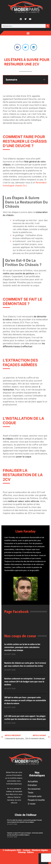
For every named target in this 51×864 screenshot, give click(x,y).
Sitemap (22, 852)
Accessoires (34, 788)
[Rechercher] (48, 26)
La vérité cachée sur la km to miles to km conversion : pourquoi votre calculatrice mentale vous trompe (22, 647)
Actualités (33, 781)
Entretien (32, 785)
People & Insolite (36, 800)
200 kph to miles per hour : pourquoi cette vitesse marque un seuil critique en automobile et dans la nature (25, 700)
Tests (30, 792)
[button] (28, 33)
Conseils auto (35, 796)
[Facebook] (21, 19)
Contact (26, 850)
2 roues (31, 803)
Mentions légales (40, 850)
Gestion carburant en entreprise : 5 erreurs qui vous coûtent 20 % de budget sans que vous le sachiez (24, 681)
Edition (30, 852)
